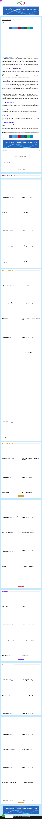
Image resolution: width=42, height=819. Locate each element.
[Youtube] (23, 818)
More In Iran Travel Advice (20, 157)
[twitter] (13, 28)
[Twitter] (17, 818)
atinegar (29, 816)
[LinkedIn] (21, 818)
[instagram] (25, 818)
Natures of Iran (18, 132)
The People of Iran (35, 132)
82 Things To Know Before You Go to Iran (9, 151)
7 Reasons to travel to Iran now (10, 132)
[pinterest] (19, 28)
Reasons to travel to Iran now (26, 132)
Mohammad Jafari (5, 197)
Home (3, 19)
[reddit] (16, 28)
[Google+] (19, 818)
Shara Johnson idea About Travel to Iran (33, 151)
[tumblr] (25, 28)
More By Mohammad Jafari (20, 156)
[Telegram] (27, 818)
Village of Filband (6, 162)
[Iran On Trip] (21, 1)
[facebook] (10, 28)
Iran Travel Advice (8, 19)
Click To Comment (21, 169)
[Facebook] (15, 818)
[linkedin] (22, 28)
